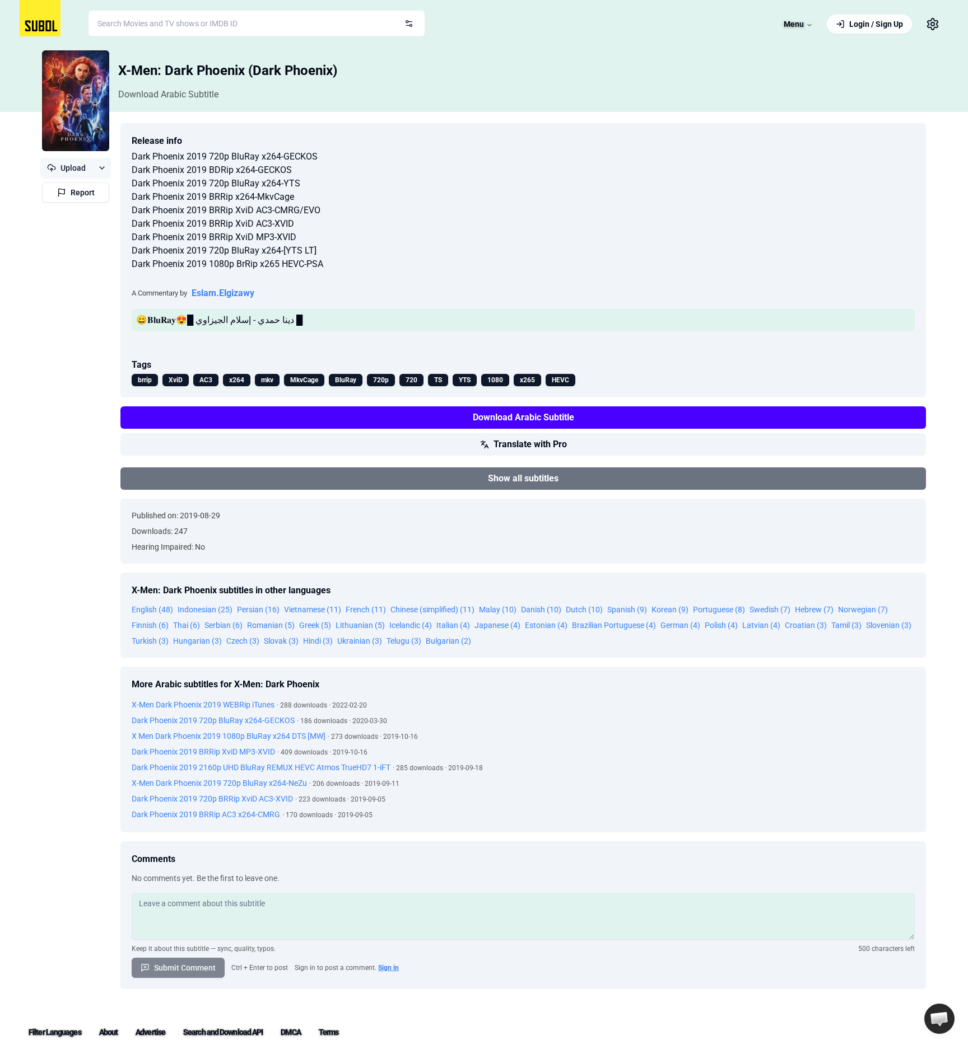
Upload (73, 167)
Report (83, 192)
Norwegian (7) (863, 609)
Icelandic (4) (410, 625)
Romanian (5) (271, 625)
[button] (939, 1019)
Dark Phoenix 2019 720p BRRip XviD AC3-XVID (212, 798)
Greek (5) (315, 625)
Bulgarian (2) (448, 640)
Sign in (388, 968)
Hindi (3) (318, 640)
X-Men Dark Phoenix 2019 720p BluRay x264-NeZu (219, 783)
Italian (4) (453, 625)
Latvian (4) (761, 625)
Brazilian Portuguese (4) (614, 625)
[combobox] (257, 23)
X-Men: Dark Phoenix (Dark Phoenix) (227, 70)
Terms (329, 1032)
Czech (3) (242, 640)
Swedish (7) (770, 609)
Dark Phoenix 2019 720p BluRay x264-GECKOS (213, 720)
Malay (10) (497, 609)
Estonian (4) (546, 625)
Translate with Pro (530, 444)
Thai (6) (186, 625)
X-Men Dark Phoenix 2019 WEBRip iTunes (203, 704)
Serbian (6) (223, 625)
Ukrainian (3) (359, 640)
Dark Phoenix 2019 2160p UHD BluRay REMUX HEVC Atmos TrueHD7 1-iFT (261, 767)
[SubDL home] (40, 18)
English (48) (152, 609)
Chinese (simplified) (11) (432, 609)
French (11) (366, 609)
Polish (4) (721, 625)
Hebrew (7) (814, 609)
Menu (794, 24)
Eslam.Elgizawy (223, 293)
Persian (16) (258, 609)
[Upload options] (101, 168)
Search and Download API (223, 1032)
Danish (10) (541, 609)
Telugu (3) (404, 640)
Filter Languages (55, 1032)
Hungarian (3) (197, 640)
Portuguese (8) (719, 609)
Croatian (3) (806, 625)
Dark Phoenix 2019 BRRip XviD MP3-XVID (203, 751)
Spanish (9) (627, 609)
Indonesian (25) (205, 609)
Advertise (150, 1032)
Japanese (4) (497, 625)
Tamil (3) (846, 625)
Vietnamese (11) (312, 609)
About (108, 1032)
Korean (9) (669, 609)
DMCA (290, 1032)
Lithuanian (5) (360, 625)
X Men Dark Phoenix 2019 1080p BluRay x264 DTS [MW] (228, 736)
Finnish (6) (150, 625)
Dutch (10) (584, 609)
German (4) (680, 625)
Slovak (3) (281, 640)
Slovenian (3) (888, 625)
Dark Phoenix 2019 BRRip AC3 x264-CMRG (206, 814)
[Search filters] (408, 23)
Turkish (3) (150, 640)
